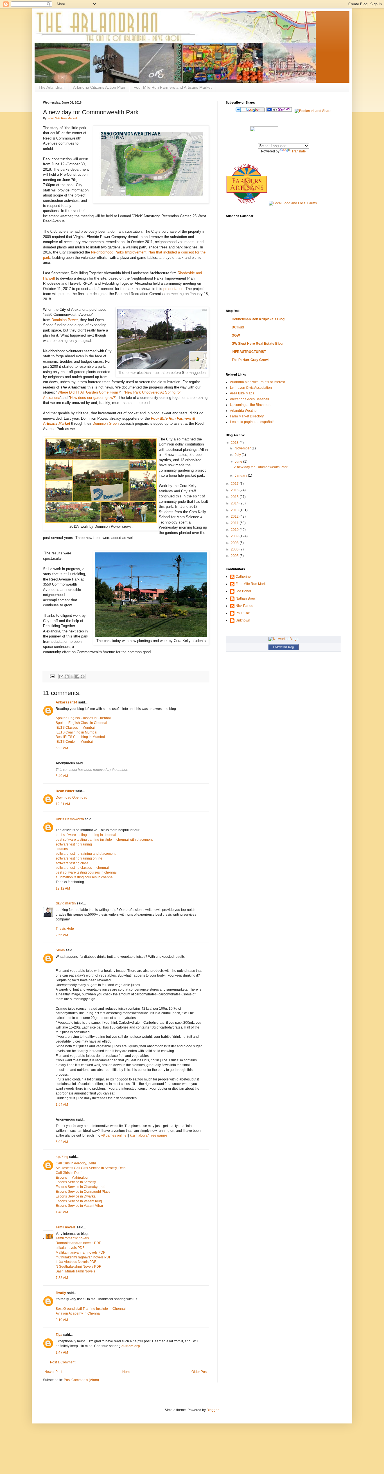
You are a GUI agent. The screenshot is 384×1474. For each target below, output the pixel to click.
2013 (235, 510)
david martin (66, 903)
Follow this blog (283, 647)
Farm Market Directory (247, 416)
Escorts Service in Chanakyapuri (80, 1187)
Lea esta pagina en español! (252, 422)
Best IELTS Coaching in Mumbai (80, 737)
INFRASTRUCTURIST (249, 352)
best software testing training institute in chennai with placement (104, 840)
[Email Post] (52, 676)
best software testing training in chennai (86, 835)
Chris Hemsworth (70, 819)
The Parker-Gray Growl (250, 360)
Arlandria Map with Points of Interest (257, 382)
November (243, 448)
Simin (60, 950)
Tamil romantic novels (72, 1238)
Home (127, 1372)
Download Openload (71, 797)
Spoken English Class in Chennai (81, 723)
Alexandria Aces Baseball (249, 399)
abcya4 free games (153, 1135)
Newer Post (53, 1372)
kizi (132, 1135)
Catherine (243, 577)
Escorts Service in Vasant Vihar (79, 1206)
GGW (236, 335)
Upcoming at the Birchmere (251, 405)
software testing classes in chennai (82, 868)
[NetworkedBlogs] (283, 639)
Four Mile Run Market (62, 118)
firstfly (61, 1293)
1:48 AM (62, 1212)
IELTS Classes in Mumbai (75, 728)
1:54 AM (62, 1105)
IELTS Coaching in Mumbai (76, 732)
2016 (235, 490)
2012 (235, 516)
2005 (235, 556)
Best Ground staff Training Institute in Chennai (91, 1309)
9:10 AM (62, 1320)
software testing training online (79, 858)
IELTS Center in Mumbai (74, 742)
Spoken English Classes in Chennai (83, 718)
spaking (62, 1157)
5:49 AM (62, 776)
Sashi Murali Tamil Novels (75, 1271)
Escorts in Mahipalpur (72, 1178)
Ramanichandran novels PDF (78, 1243)
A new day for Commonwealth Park (261, 467)
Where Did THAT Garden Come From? (89, 392)
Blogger (212, 1410)
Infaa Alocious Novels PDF (76, 1262)
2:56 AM (62, 935)
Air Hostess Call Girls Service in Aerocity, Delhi (91, 1168)
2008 (235, 543)
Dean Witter (65, 791)
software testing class (72, 863)
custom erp (130, 1346)
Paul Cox (243, 613)
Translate (299, 151)
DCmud (238, 327)
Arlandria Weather (244, 411)
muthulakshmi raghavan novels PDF (83, 1257)
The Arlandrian (52, 87)
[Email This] (61, 676)
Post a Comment (62, 1362)
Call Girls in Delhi (69, 1173)
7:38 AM (62, 1278)
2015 (235, 497)
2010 (235, 530)
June (239, 461)
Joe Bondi (243, 591)
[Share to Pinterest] (82, 676)
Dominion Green (105, 423)
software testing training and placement (86, 854)
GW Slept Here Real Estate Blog (257, 344)
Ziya (59, 1335)
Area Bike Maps (242, 393)
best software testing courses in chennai (86, 872)
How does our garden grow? (92, 398)
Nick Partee (244, 606)
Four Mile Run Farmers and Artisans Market (173, 87)
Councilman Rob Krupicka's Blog (258, 319)
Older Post (199, 1372)
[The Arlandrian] (264, 132)
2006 (235, 549)
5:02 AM (62, 1142)
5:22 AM (62, 748)
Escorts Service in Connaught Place (83, 1192)
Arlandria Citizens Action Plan (99, 87)
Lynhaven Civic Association (251, 388)
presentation (173, 289)
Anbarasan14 (66, 702)
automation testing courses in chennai (85, 877)
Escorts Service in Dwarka (76, 1196)
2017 (235, 484)
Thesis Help (65, 929)
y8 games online (114, 1135)
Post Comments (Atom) (81, 1380)
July (238, 455)
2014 (235, 503)
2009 (235, 536)
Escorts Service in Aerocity (76, 1182)
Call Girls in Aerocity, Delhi (76, 1163)
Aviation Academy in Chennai (78, 1313)
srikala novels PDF (70, 1248)
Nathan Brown (246, 598)
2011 (235, 523)
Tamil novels (66, 1227)
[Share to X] (72, 676)
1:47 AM (62, 1352)
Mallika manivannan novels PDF (80, 1252)
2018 (235, 443)
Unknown (243, 620)
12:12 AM (63, 888)
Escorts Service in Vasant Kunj (79, 1201)
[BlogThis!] (66, 676)
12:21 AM (63, 804)
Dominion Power (64, 320)
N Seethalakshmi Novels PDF (78, 1267)
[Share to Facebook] (77, 676)
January (241, 475)
